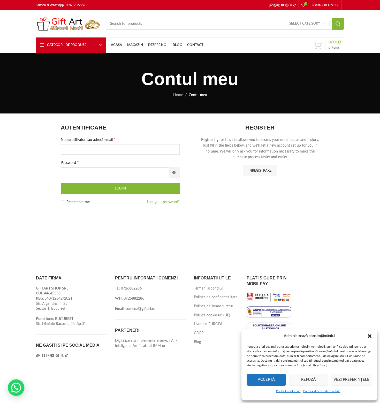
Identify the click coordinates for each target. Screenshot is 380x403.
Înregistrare (259, 170)
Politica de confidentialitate (321, 391)
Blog (197, 342)
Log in (120, 188)
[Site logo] (68, 24)
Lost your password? (163, 202)
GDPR (199, 333)
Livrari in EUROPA (208, 324)
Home (178, 95)
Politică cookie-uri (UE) (212, 315)
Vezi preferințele (351, 380)
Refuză (308, 380)
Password (70, 163)
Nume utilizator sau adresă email (88, 140)
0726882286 (131, 288)
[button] (369, 336)
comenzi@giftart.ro (140, 309)
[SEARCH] (338, 24)
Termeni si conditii (208, 288)
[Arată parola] (174, 172)
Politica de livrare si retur (213, 306)
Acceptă (266, 380)
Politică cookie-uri (288, 391)
